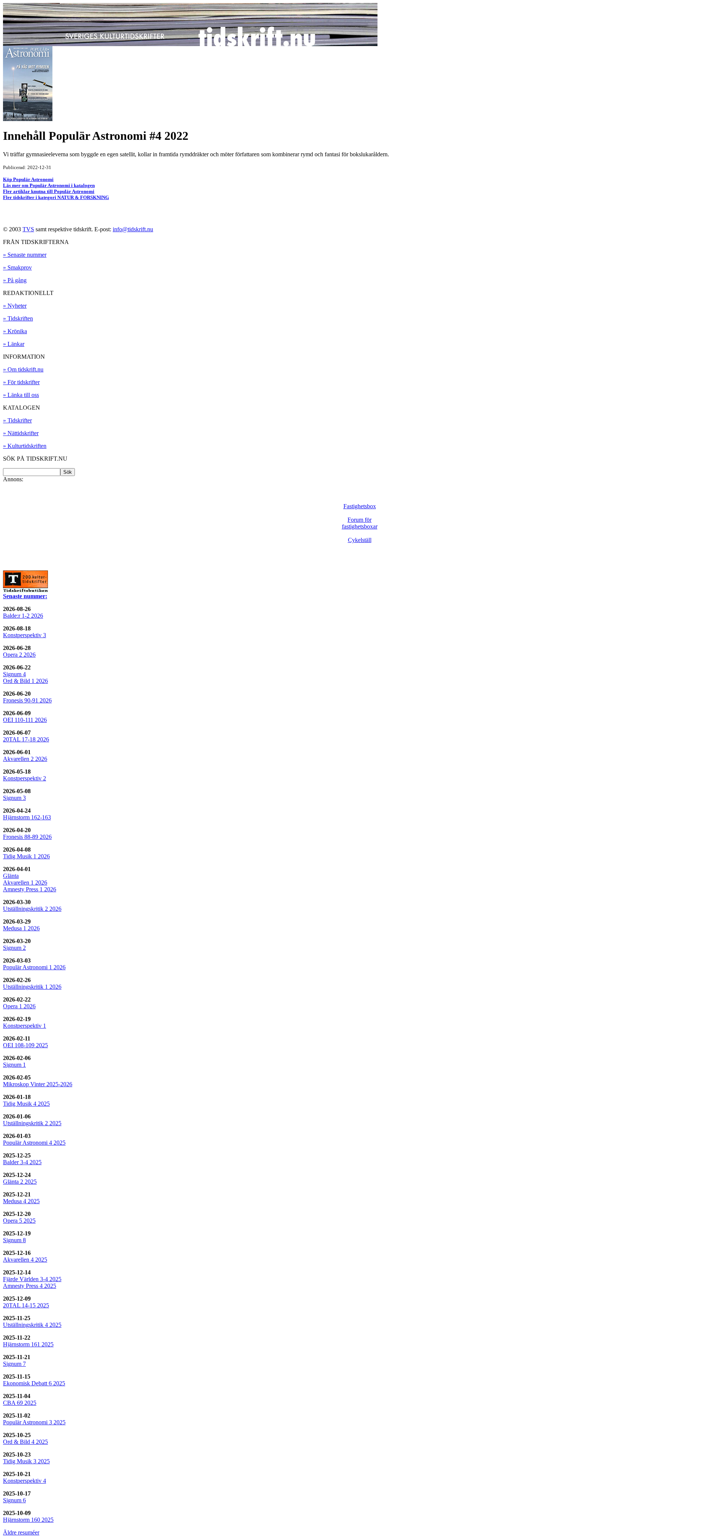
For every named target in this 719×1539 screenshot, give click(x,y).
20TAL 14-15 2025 (26, 1305)
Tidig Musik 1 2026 (26, 856)
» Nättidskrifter (21, 433)
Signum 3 (14, 798)
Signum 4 (14, 674)
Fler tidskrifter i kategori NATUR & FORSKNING (56, 197)
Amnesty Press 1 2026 (29, 889)
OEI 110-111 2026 (25, 720)
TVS (28, 229)
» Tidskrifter (17, 420)
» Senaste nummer (24, 255)
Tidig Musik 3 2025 (26, 1461)
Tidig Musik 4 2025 (26, 1103)
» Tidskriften (18, 318)
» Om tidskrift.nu (23, 369)
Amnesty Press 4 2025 (29, 1286)
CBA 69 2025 (19, 1403)
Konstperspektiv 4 (24, 1481)
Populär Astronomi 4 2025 (34, 1142)
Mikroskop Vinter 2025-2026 (37, 1084)
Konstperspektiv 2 (24, 778)
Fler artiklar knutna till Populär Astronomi (48, 191)
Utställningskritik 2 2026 (32, 909)
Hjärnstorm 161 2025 (28, 1344)
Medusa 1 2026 (21, 928)
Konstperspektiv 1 (24, 1026)
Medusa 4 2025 (21, 1201)
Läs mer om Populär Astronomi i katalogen (49, 185)
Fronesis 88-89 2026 (27, 837)
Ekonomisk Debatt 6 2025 (34, 1383)
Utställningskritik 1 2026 (32, 987)
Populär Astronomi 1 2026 (34, 967)
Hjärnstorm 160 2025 (28, 1520)
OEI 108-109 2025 (25, 1045)
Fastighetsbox (359, 506)
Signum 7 (14, 1364)
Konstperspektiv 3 (24, 635)
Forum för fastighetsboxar (359, 523)
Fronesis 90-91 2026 (27, 700)
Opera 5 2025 (19, 1220)
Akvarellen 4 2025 (25, 1259)
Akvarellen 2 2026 (25, 759)
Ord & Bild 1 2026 (25, 681)
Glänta (11, 876)
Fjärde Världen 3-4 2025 (32, 1279)
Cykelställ (359, 540)
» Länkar (13, 344)
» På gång (15, 280)
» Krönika (15, 331)
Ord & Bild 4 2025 (25, 1442)
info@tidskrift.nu (133, 229)
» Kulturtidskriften (24, 446)
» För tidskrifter (21, 382)
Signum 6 (14, 1500)
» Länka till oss (21, 395)
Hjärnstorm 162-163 (27, 817)
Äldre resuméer (21, 1532)
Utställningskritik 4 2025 (32, 1325)
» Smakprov (17, 267)
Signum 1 (14, 1064)
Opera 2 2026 (19, 654)
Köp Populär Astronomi (28, 179)
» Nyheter (15, 305)
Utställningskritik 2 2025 (32, 1123)
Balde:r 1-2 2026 (23, 615)
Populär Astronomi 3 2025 (34, 1422)
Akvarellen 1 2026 (25, 882)
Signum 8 (14, 1240)
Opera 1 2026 (19, 1006)
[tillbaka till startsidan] (190, 44)
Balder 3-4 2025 (22, 1162)
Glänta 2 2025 (20, 1181)
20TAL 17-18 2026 (26, 739)
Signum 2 (14, 948)
